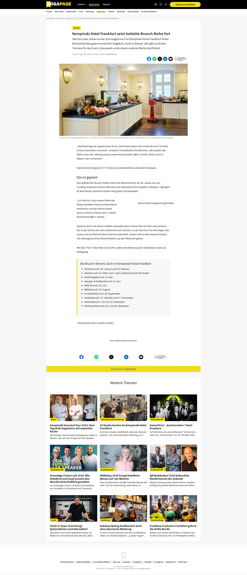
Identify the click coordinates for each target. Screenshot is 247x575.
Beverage (90, 11)
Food (81, 11)
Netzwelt (121, 11)
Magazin (106, 4)
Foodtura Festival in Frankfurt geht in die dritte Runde (173, 527)
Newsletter (171, 562)
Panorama (101, 11)
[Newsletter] (155, 4)
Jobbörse (81, 4)
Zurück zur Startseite (123, 369)
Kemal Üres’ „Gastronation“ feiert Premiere (171, 426)
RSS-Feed (183, 562)
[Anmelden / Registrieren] (166, 4)
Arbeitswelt (71, 11)
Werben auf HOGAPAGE (185, 4)
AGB (118, 568)
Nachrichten (94, 4)
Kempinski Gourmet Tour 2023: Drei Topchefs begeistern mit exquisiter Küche (72, 428)
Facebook (137, 562)
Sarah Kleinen (111, 54)
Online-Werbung (83, 562)
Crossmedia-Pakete (101, 562)
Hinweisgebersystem (144, 568)
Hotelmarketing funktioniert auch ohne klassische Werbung (121, 527)
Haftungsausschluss (128, 568)
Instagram (158, 562)
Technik (111, 11)
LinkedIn (147, 562)
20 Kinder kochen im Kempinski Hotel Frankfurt (123, 426)
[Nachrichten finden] (160, 4)
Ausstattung (133, 11)
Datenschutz (100, 568)
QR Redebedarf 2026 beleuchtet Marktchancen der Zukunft (169, 477)
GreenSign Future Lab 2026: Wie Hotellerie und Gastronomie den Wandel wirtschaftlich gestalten (70, 478)
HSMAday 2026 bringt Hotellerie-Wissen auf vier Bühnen (120, 477)
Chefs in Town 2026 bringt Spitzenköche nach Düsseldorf (68, 527)
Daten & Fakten (66, 562)
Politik (49, 11)
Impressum (111, 568)
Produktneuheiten (149, 11)
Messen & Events (71, 18)
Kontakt (126, 562)
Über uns (116, 562)
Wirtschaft (59, 11)
